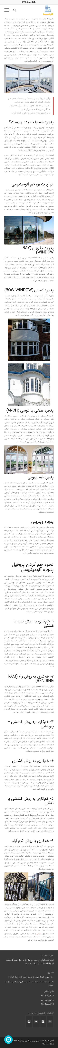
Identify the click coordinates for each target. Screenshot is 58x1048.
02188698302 (29, 2)
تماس (39, 933)
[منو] (7, 10)
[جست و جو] (14, 10)
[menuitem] (14, 10)
